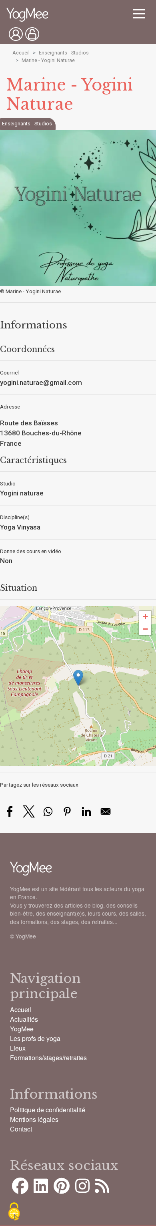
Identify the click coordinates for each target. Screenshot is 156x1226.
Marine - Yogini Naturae (48, 60)
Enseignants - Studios (64, 53)
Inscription (32, 34)
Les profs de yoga (35, 1038)
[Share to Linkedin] (86, 811)
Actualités (24, 1019)
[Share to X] (29, 811)
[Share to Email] (106, 811)
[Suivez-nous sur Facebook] (20, 1190)
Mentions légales (34, 1119)
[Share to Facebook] (10, 811)
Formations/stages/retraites (48, 1057)
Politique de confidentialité (47, 1109)
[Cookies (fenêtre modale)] (14, 1212)
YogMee (22, 1028)
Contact (21, 1128)
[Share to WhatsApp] (48, 811)
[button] (78, 678)
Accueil (21, 53)
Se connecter (16, 34)
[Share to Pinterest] (67, 811)
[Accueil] (27, 15)
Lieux (18, 1048)
